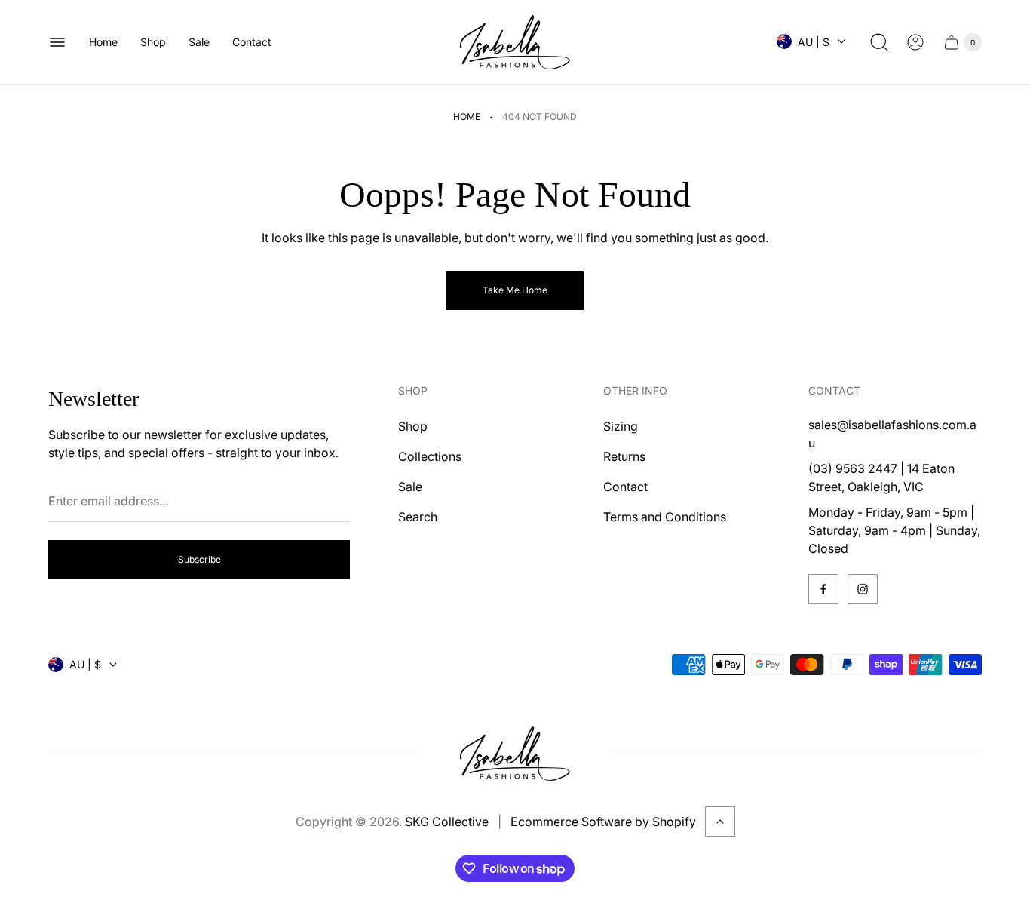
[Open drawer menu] (57, 42)
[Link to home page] (515, 753)
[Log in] (915, 42)
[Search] (879, 42)
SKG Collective (447, 821)
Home (466, 116)
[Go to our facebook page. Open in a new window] (823, 589)
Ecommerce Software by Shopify (603, 821)
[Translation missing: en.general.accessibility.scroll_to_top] (720, 821)
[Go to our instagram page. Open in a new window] (863, 589)
